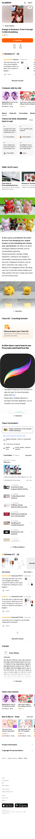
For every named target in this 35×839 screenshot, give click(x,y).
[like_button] (5, 74)
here (13, 395)
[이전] (12, 633)
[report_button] (28, 59)
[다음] (23, 633)
